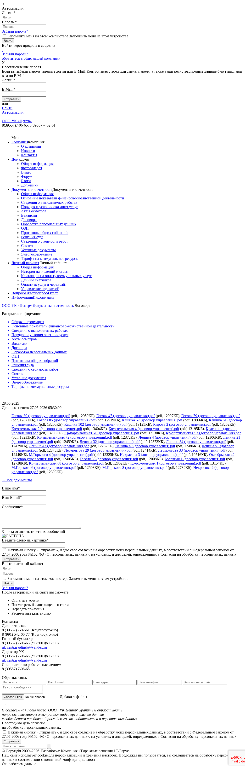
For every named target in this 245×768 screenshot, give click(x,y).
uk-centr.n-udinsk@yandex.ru (24, 647)
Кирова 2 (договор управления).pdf (182, 424)
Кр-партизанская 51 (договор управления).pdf (101, 433)
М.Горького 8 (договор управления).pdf (134, 467)
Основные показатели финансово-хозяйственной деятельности (72, 198)
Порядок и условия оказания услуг (49, 207)
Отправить (11, 741)
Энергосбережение (36, 254)
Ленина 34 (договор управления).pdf (196, 442)
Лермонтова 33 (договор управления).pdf (191, 450)
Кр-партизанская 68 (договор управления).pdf (66, 463)
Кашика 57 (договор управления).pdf (152, 420)
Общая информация (37, 164)
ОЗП (25, 228)
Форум (26, 177)
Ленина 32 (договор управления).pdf (109, 442)
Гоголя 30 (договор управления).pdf (40, 416)
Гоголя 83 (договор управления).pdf (109, 459)
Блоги (26, 181)
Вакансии (29, 215)
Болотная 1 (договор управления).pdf (195, 459)
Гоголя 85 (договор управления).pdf (66, 420)
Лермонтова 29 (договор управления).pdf (98, 450)
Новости (28, 151)
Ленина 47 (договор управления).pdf (59, 446)
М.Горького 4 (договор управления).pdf (61, 455)
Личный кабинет (25, 263)
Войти (7, 108)
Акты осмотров (33, 211)
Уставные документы (38, 250)
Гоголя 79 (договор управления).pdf (210, 416)
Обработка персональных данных (48, 224)
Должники (30, 185)
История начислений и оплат (45, 271)
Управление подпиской (40, 289)
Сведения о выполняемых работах (49, 202)
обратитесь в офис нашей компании (31, 58)
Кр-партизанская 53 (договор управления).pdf (203, 433)
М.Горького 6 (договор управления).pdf (43, 467)
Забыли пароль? (15, 31)
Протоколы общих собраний (44, 233)
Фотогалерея (31, 168)
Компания (19, 142)
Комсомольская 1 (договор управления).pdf (165, 463)
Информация (22, 297)
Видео (26, 172)
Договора (29, 220)
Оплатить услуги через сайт (44, 284)
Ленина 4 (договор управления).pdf (167, 437)
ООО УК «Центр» (17, 305)
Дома (15, 159)
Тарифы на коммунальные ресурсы (49, 258)
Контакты (29, 155)
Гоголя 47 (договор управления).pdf (125, 416)
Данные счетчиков (36, 280)
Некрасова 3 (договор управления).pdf (151, 455)
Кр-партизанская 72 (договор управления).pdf (74, 437)
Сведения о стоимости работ (44, 241)
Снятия (27, 246)
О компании (31, 146)
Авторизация (12, 112)
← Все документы (17, 480)
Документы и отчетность (31, 189)
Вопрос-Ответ (23, 293)
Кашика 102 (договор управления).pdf (95, 424)
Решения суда (32, 237)
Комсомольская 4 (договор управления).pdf (144, 429)
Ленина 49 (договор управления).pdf (145, 446)
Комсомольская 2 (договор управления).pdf (46, 429)
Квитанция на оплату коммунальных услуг (56, 276)
